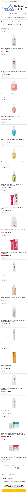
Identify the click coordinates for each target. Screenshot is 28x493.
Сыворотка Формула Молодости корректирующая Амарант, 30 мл (13, 253)
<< (10, 467)
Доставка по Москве (7, 17)
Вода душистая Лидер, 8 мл (8, 342)
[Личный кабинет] (25, 2)
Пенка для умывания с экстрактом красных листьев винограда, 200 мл (12, 185)
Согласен (14, 490)
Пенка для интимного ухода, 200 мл (10, 116)
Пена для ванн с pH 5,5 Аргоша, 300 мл (11, 93)
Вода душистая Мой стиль (7, 365)
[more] (9, 54)
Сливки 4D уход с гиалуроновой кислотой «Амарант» (11, 389)
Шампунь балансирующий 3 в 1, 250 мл (11, 275)
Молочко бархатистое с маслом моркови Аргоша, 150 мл (13, 72)
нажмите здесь (15, 487)
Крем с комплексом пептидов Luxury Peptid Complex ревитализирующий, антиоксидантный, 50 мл (13, 434)
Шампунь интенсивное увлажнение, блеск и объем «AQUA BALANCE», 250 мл (13, 321)
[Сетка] (4, 29)
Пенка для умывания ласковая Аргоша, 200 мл (13, 139)
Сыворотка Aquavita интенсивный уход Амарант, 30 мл (13, 208)
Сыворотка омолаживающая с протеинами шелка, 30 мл (13, 230)
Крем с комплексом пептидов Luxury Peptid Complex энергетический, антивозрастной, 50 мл (13, 456)
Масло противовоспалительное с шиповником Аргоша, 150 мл (12, 49)
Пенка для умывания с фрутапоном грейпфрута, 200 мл (13, 162)
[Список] (2, 29)
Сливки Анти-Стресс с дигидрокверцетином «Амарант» (12, 411)
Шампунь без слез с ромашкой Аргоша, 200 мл (13, 297)
